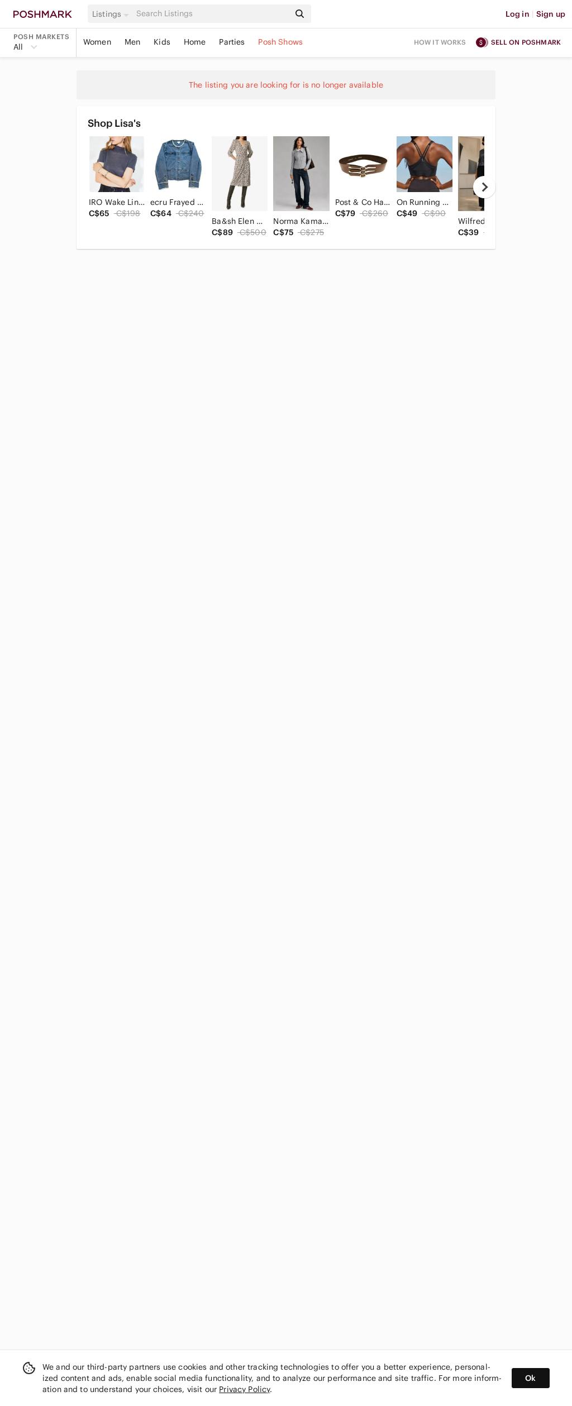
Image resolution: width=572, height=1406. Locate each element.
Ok (530, 1378)
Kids (162, 42)
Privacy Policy (244, 1389)
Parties (232, 42)
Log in (518, 14)
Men (132, 42)
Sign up (550, 14)
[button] (112, 14)
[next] (484, 187)
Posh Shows (280, 42)
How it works (440, 42)
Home (195, 42)
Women (97, 42)
